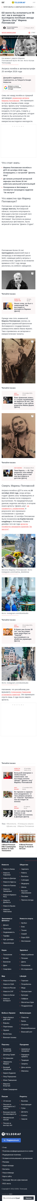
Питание (24, 958)
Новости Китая (8, 995)
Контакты (6, 1169)
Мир (3, 976)
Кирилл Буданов (9, 1073)
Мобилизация (25, 1013)
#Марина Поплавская (25, 826)
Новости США (8, 984)
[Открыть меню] (3, 2)
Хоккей (24, 934)
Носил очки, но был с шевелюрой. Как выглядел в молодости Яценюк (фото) (23, 307)
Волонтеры (7, 1034)
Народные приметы (25, 1055)
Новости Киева (9, 869)
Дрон (5, 965)
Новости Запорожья (7, 890)
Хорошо (29, 1198)
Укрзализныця (8, 943)
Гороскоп (24, 980)
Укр (34, 2)
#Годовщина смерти (26, 824)
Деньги (6, 925)
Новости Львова (9, 885)
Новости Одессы (9, 882)
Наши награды (8, 1165)
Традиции (25, 1060)
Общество (24, 865)
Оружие (6, 1030)
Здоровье (24, 950)
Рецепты (23, 1096)
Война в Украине (8, 1013)
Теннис (24, 930)
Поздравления (26, 1006)
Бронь (23, 1021)
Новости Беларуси (6, 1000)
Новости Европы (9, 980)
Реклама (5, 1162)
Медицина (25, 883)
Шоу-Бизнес (16, 394)
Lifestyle (23, 976)
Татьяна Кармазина (12, 27)
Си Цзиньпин (8, 1058)
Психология (25, 965)
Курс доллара (8, 939)
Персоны (5, 1044)
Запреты (24, 1064)
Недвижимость (9, 932)
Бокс (23, 927)
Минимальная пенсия (8, 1119)
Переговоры (8, 1026)
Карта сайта (7, 1176)
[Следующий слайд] (35, 7)
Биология (6, 962)
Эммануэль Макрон (7, 1063)
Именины (25, 1071)
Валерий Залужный (7, 1068)
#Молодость (11, 824)
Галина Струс (10, 28)
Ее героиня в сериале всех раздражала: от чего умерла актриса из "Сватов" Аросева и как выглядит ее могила (23, 796)
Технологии (7, 955)
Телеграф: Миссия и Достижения (15, 1180)
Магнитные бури (27, 1002)
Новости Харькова (6, 874)
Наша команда (8, 1173)
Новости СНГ (8, 991)
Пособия (24, 896)
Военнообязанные (28, 1028)
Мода (23, 988)
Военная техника (9, 1037)
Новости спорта (26, 918)
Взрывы (6, 1023)
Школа (23, 887)
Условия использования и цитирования (17, 1158)
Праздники (24, 1044)
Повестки (24, 1017)
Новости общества (17, 300)
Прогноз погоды (27, 900)
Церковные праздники (25, 1050)
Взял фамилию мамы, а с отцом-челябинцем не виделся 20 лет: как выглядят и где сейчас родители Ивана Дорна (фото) (24, 402)
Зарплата (25, 869)
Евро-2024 (25, 937)
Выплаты (24, 876)
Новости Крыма (9, 906)
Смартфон (7, 969)
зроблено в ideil (7, 1194)
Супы (23, 1108)
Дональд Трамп (9, 1055)
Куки (17, 1198)
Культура (24, 995)
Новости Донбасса (7, 901)
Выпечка (24, 1101)
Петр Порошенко (9, 1076)
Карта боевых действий (8, 1018)
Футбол (24, 923)
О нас (4, 1147)
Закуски (24, 1119)
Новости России (9, 988)
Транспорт (7, 929)
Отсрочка (24, 1025)
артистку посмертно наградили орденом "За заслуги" (17, 526)
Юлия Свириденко (10, 1089)
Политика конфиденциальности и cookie (17, 1151)
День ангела (26, 1067)
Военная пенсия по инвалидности (9, 1113)
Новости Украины (17, 769)
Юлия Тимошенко (10, 1080)
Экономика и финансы (7, 919)
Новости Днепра (9, 878)
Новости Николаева (7, 910)
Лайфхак (24, 999)
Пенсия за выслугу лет (7, 1124)
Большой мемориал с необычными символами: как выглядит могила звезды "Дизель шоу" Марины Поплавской (23, 777)
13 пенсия (7, 1101)
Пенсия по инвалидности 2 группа (9, 1106)
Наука (4, 950)
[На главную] (18, 2)
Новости (5, 865)
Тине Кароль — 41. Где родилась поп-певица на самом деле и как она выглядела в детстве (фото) (23, 474)
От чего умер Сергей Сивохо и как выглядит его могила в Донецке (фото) (23, 814)
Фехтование (26, 941)
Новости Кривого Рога (9, 896)
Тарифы (6, 936)
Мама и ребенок (27, 955)
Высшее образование (26, 892)
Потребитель (26, 984)
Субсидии (25, 880)
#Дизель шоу (11, 826)
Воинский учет (26, 1032)
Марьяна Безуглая (6, 1085)
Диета (23, 962)
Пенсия (5, 1096)
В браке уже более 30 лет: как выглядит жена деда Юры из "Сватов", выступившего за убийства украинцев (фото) (23, 635)
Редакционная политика (11, 1155)
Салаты (24, 1115)
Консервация (26, 1104)
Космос (6, 958)
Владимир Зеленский (7, 1050)
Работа (24, 873)
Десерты (24, 1112)
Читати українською (9, 32)
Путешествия (26, 991)
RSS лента (6, 1183)
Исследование (26, 969)
